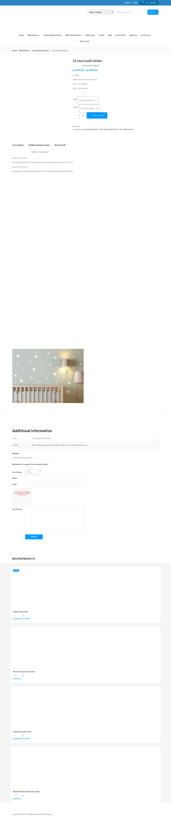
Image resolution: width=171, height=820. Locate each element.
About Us (133, 35)
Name (15, 478)
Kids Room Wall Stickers (109, 129)
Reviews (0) (60, 145)
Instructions (120, 35)
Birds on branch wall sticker (24, 672)
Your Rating (17, 472)
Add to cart (98, 115)
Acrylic (101, 35)
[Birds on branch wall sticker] (32, 631)
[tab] (19, 145)
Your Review (17, 509)
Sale (121, 129)
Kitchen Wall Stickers (53, 35)
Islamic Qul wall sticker (22, 732)
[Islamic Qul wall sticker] (32, 691)
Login (135, 3)
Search (152, 12)
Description (18, 145)
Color (75, 107)
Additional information (39, 145)
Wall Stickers (33, 35)
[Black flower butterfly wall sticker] (32, 751)
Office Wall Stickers (73, 35)
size (75, 99)
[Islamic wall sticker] (32, 571)
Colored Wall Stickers (40, 51)
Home (21, 35)
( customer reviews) (91, 65)
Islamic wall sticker (20, 612)
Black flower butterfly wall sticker (26, 792)
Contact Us (145, 35)
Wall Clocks (90, 35)
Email (14, 484)
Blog (110, 35)
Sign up (128, 3)
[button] (150, 3)
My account (84, 41)
